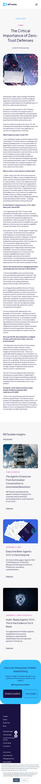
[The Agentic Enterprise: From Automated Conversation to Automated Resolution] (20, 479)
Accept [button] (16, 780)
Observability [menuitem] (7, 762)
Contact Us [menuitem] (6, 746)
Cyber (20, 25)
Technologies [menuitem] (7, 735)
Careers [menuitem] (5, 716)
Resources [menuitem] (6, 723)
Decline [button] (25, 780)
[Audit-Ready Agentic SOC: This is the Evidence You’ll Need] (20, 620)
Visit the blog (7, 439)
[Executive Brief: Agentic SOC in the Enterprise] (20, 550)
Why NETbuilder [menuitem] (8, 731)
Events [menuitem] (5, 719)
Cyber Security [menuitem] (7, 755)
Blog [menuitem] (4, 726)
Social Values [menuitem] (7, 743)
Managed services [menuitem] (8, 758)
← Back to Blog (20, 18)
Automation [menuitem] (7, 752)
